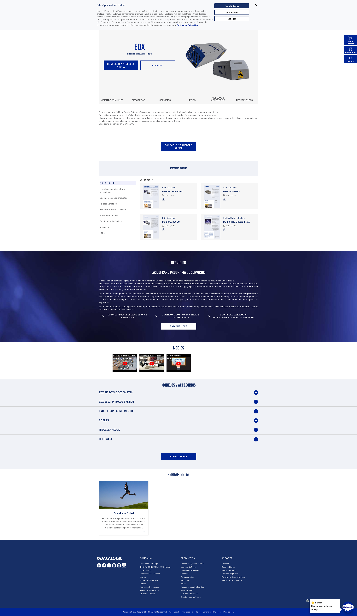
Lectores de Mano (188, 567)
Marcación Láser (188, 577)
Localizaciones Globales (150, 573)
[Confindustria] (124, 565)
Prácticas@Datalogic (149, 563)
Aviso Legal (174, 612)
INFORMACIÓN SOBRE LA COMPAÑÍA (155, 567)
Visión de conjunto (112, 100)
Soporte (227, 558)
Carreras (143, 577)
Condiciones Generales (201, 612)
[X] (109, 565)
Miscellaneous (109, 429)
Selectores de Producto (231, 580)
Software (106, 439)
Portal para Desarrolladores (233, 577)
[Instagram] (119, 565)
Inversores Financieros (149, 590)
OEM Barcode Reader (189, 593)
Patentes (217, 612)
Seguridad (185, 580)
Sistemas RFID (187, 590)
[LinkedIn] (99, 565)
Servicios (165, 100)
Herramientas (244, 100)
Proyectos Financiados (149, 580)
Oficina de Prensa (147, 593)
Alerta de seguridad (229, 573)
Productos (188, 558)
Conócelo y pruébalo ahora (121, 65)
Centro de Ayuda (228, 570)
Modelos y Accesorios (218, 98)
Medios (192, 100)
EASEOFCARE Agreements (116, 411)
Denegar (232, 18)
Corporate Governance (149, 587)
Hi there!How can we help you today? (321, 606)
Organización (145, 570)
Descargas (157, 65)
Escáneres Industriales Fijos (192, 587)
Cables (104, 420)
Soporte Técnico (228, 567)
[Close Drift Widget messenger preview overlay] (307, 600)
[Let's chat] (348, 607)
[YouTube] (114, 565)
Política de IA (229, 612)
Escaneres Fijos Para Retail (192, 563)
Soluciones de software (191, 597)
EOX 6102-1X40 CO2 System (116, 392)
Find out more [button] (178, 326)
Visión (183, 583)
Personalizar (231, 12)
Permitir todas (232, 6)
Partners (143, 583)
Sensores (185, 573)
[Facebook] (104, 565)
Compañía (146, 558)
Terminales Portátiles (190, 570)
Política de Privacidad (187, 25)
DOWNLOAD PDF (178, 456)
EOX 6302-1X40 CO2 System (116, 401)
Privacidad (185, 612)
